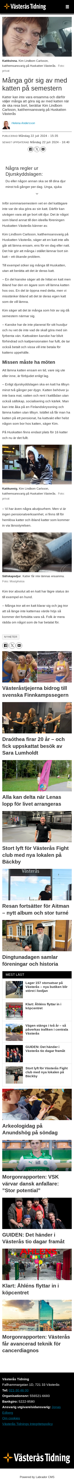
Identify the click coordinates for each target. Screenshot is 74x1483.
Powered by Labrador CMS (37, 1477)
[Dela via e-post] (43, 149)
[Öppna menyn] (67, 7)
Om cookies (11, 1418)
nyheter (10, 636)
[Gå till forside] (26, 7)
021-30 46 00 (19, 1390)
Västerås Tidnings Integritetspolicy (27, 1424)
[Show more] (37, 193)
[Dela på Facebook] (31, 149)
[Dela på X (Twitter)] (37, 149)
